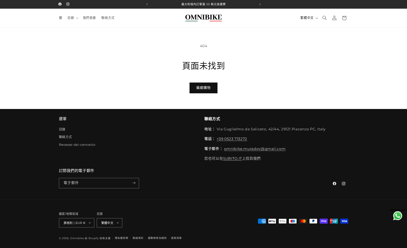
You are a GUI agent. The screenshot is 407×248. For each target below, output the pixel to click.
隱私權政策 (121, 238)
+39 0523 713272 (232, 139)
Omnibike (77, 238)
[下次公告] (260, 4)
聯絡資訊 (138, 238)
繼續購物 (203, 88)
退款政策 (176, 238)
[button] (72, 18)
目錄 (62, 129)
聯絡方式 (65, 137)
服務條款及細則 (157, 238)
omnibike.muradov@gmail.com (255, 148)
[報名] (134, 183)
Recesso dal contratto (77, 144)
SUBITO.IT (232, 158)
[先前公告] (147, 4)
